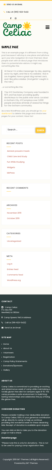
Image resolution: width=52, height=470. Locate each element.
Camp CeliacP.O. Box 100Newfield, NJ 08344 (11, 310)
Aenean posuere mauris (18, 151)
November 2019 (14, 212)
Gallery (6, 370)
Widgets (11, 167)
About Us (7, 348)
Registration (9, 357)
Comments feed (15, 274)
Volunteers (8, 352)
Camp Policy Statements (15, 361)
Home (6, 344)
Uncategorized (14, 241)
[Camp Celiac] (18, 37)
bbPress (11, 172)
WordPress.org (14, 280)
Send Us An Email (12, 327)
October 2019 (13, 218)
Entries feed (12, 269)
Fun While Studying (15, 162)
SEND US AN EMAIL (14, 4)
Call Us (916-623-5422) (15, 322)
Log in (9, 263)
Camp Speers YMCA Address (17, 317)
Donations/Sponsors (12, 365)
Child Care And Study (17, 156)
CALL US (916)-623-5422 (17, 12)
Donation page (9, 437)
